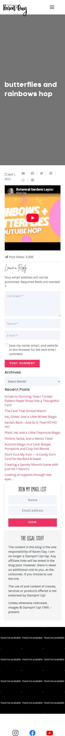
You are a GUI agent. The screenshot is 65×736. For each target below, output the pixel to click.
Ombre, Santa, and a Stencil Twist (29, 438)
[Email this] (23, 173)
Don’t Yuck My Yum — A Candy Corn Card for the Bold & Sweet (30, 456)
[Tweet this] (41, 173)
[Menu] (52, 7)
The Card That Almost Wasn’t (25, 411)
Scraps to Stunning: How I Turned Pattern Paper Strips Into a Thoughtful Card (32, 400)
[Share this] (32, 173)
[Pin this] (50, 173)
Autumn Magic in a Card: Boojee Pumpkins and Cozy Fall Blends (28, 446)
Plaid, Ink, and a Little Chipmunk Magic (32, 432)
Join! (32, 522)
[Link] (15, 10)
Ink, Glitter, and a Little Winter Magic (31, 417)
